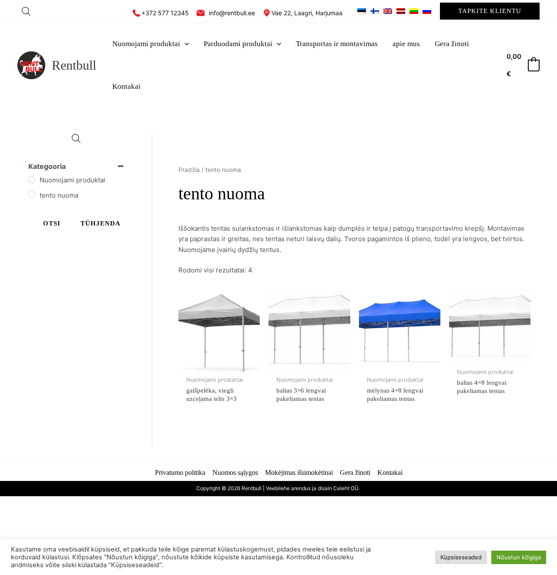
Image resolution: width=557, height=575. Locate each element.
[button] (490, 11)
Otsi (51, 223)
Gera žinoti (355, 472)
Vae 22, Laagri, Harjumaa (308, 13)
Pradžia (189, 169)
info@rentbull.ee (232, 13)
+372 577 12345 (165, 13)
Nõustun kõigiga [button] (519, 557)
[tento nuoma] (31, 194)
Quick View (219, 363)
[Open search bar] (26, 11)
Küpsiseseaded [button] (461, 557)
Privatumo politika (180, 472)
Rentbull (74, 65)
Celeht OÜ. (347, 488)
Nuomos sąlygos (235, 472)
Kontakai (390, 472)
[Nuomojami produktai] (31, 179)
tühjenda (101, 223)
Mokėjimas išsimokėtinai (299, 472)
